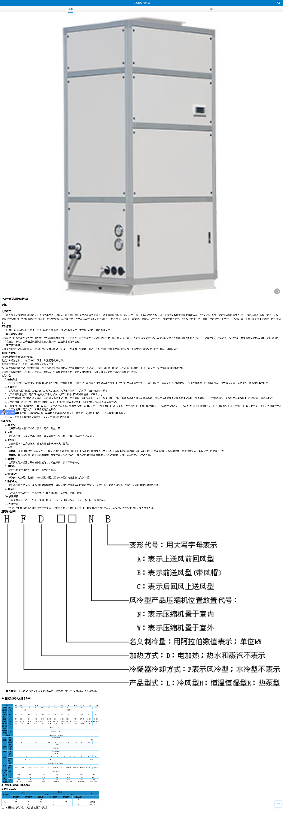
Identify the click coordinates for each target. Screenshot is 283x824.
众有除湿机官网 (141, 3)
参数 (71, 9)
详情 (212, 9)
